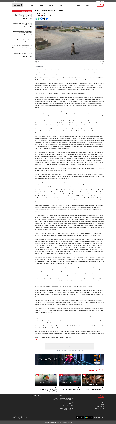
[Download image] (36, 59)
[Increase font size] (36, 62)
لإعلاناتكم (102, 404)
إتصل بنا (102, 402)
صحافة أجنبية (38, 15)
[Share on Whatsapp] (39, 18)
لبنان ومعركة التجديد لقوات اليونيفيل (71, 389)
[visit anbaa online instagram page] (26, 417)
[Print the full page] (100, 62)
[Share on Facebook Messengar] (41, 18)
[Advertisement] (69, 346)
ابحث (32, 5)
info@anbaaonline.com (66, 406)
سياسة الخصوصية (100, 406)
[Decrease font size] (38, 62)
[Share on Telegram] (36, 18)
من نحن (102, 400)
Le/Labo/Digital (69, 422)
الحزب (41, 5)
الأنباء (50, 15)
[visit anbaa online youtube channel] (22, 417)
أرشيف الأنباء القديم (99, 409)
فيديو (60, 5)
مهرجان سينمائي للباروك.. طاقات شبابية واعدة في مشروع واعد (47, 390)
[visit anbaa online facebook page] (14, 417)
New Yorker (44, 15)
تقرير (102, 387)
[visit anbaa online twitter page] (18, 417)
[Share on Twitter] (44, 18)
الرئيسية (88, 5)
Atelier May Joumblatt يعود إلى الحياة (95, 389)
